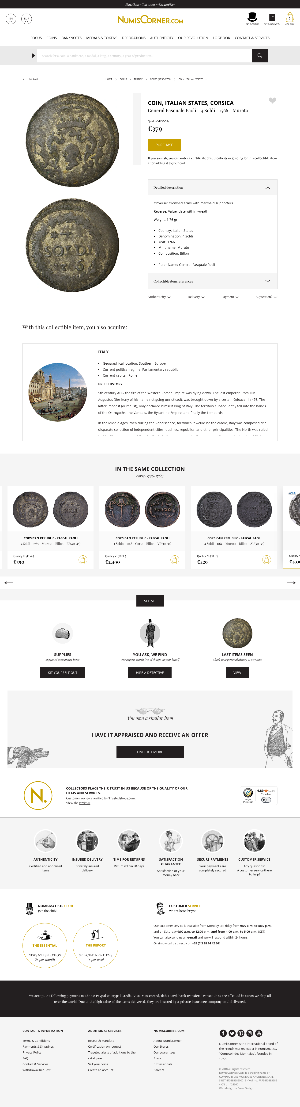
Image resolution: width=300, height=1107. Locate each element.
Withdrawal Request (36, 1070)
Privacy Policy (31, 1052)
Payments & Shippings (38, 1047)
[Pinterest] (241, 1033)
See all (150, 601)
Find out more (150, 752)
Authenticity (161, 37)
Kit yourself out (62, 672)
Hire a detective (150, 672)
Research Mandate (101, 1041)
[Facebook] (223, 1033)
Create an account (100, 1070)
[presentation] (8, 582)
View (237, 672)
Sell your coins (98, 1064)
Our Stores (161, 1047)
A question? (264, 296)
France (138, 79)
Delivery (194, 296)
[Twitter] (232, 1033)
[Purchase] (83, 560)
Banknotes (71, 37)
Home (108, 79)
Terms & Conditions (36, 1041)
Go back (33, 78)
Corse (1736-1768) (160, 79)
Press (157, 1058)
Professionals (163, 1064)
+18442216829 (165, 4)
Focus (36, 37)
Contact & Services (252, 37)
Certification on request (104, 1047)
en (11, 18)
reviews (84, 803)
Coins (51, 37)
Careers (159, 1070)
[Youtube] (259, 1033)
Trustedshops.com (122, 798)
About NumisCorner (168, 1041)
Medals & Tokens (101, 37)
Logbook (221, 37)
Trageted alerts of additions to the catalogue (111, 1055)
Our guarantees (164, 1052)
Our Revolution (193, 37)
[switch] (266, 800)
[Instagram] (250, 1033)
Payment (228, 296)
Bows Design (245, 1088)
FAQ (25, 1058)
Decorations (134, 37)
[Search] (260, 55)
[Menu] (275, 789)
